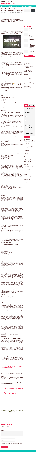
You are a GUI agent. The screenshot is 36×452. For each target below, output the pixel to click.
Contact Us (30, 6)
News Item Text (27, 149)
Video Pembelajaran (27, 182)
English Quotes (17, 6)
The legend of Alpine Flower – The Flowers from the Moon (29, 111)
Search (25, 8)
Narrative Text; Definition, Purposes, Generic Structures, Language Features (29, 70)
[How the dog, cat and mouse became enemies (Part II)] (26, 46)
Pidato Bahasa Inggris (28, 176)
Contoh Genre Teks (27, 139)
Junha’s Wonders (28, 131)
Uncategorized (26, 181)
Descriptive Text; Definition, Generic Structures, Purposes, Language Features (29, 87)
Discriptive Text (26, 142)
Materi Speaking (27, 172)
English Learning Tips (27, 159)
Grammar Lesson (11, 6)
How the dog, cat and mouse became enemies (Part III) (32, 51)
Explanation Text (27, 144)
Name (2, 437)
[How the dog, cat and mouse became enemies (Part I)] (26, 41)
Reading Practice (27, 179)
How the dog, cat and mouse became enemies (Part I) (32, 40)
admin (10, 12)
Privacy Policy (24, 6)
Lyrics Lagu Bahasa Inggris (28, 167)
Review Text (26, 154)
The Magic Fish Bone (28, 125)
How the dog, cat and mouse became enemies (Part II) (32, 45)
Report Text (26, 153)
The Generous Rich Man (29, 133)
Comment (2, 430)
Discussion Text (26, 143)
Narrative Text (26, 147)
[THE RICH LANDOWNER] (26, 30)
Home (1, 6)
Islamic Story (26, 164)
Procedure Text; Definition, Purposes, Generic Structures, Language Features (29, 77)
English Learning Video (28, 161)
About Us (5, 6)
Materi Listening (26, 171)
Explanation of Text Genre (16, 12)
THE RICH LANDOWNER (29, 108)
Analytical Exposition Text (28, 140)
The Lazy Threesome (28, 127)
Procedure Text (26, 150)
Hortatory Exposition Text (28, 146)
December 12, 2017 (5, 12)
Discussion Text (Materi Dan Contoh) (9, 393)
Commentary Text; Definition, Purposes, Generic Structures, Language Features (29, 81)
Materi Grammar (27, 169)
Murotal (25, 174)
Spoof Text (26, 156)
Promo (25, 177)
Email (2, 440)
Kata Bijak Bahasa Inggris (28, 166)
